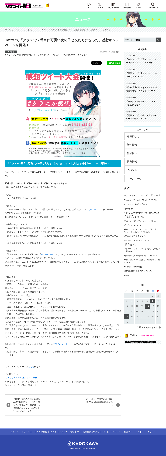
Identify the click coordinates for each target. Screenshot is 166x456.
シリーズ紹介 (113, 7)
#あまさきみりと (132, 195)
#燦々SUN (153, 256)
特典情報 (132, 161)
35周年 (138, 7)
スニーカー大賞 (152, 7)
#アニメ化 (153, 200)
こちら (31, 367)
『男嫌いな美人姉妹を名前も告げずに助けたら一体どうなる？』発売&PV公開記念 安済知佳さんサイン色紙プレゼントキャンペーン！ (26, 405)
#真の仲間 (127, 267)
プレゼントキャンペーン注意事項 (117, 432)
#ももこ (145, 200)
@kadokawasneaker (146, 335)
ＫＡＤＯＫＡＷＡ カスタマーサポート (23, 378)
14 (147, 306)
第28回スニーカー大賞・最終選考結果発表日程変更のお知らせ (99, 402)
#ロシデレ (137, 225)
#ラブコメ (128, 225)
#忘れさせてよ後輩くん (135, 236)
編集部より (133, 136)
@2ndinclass (95, 209)
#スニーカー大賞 (130, 221)
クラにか (83, 55)
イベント (31, 30)
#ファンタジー (142, 221)
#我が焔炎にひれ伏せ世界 (133, 240)
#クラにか (128, 208)
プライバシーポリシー (63, 344)
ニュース (99, 7)
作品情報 (132, 153)
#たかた (145, 195)
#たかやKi (155, 195)
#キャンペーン (143, 204)
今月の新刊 (42, 432)
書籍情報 (127, 7)
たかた (57, 55)
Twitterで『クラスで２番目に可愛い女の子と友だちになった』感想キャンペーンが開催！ (76, 30)
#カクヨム (128, 204)
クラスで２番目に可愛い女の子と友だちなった (28, 55)
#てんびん (127, 200)
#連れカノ (127, 275)
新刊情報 (132, 144)
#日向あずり (130, 244)
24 (126, 317)
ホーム (88, 7)
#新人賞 (146, 240)
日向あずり (70, 55)
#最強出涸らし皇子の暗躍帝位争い (136, 256)
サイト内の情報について (88, 432)
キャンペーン (134, 178)
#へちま (136, 200)
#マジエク (153, 221)
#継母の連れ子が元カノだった (138, 271)
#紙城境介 (137, 267)
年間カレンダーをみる (147, 327)
